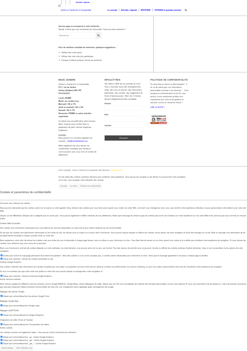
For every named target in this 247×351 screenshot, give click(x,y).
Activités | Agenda (82, 2)
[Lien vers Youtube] (63, 2)
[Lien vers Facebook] (59, 2)
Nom (106, 114)
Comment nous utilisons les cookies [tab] (15, 203)
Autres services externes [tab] (10, 279)
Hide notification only (24, 348)
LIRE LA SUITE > (157, 107)
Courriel (107, 125)
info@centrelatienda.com (77, 141)
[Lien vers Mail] (72, 2)
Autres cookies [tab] (6, 327)
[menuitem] (81, 2)
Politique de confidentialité (90, 186)
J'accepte (63, 186)
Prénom (107, 103)
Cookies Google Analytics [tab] (10, 262)
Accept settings (7, 348)
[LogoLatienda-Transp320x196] (74, 10)
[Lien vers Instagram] (68, 2)
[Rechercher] (186, 10)
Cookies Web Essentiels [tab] (10, 223)
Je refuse (73, 186)
